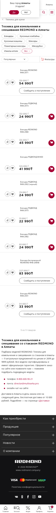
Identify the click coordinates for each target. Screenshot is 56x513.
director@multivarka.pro (26, 383)
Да (14, 12)
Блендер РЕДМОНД (28, 104)
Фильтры (49, 59)
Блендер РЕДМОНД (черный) (28, 183)
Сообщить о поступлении (37, 90)
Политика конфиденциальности (28, 486)
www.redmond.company (28, 470)
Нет (26, 12)
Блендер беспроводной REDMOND (30, 261)
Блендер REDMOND (28, 71)
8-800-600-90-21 (25, 379)
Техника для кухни (15, 19)
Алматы (49, 4)
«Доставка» (44, 400)
